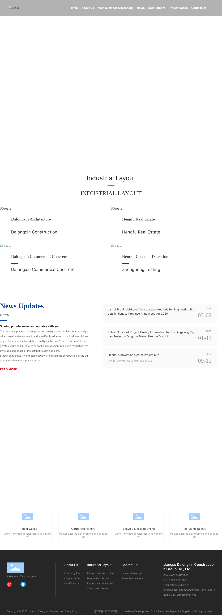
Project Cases (28, 528)
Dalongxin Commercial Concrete (39, 256)
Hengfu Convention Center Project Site (133, 355)
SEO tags (199, 611)
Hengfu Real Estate (138, 219)
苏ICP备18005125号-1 (106, 611)
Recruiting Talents (194, 528)
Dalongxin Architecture (31, 219)
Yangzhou (186, 611)
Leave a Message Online (139, 528)
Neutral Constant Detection (145, 256)
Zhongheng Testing (141, 269)
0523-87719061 (180, 575)
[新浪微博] (9, 584)
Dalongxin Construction (34, 232)
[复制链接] (37, 584)
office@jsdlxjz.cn (179, 584)
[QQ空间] (30, 584)
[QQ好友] (23, 584)
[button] (24, 155)
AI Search (210, 611)
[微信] (16, 584)
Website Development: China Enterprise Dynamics (153, 611)
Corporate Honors (83, 528)
